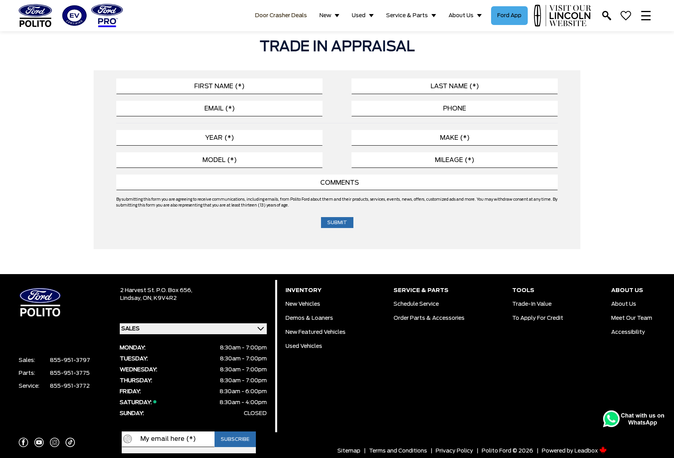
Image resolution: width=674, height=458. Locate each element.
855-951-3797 (70, 360)
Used (358, 15)
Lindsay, (131, 298)
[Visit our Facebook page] (23, 442)
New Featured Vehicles (316, 332)
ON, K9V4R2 (160, 298)
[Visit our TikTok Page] (70, 442)
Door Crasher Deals (281, 15)
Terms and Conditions (398, 451)
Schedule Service (416, 304)
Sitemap (348, 451)
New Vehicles (303, 304)
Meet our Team (631, 318)
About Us (461, 15)
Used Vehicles (304, 346)
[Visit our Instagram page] (54, 442)
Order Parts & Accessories (429, 318)
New (325, 15)
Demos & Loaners (309, 318)
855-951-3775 (70, 373)
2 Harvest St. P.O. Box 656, (156, 290)
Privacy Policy (454, 451)
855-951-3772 (70, 386)
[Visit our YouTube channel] (39, 442)
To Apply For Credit (537, 318)
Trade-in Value (532, 304)
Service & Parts (407, 15)
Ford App (509, 15)
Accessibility (628, 332)
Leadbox (587, 451)
